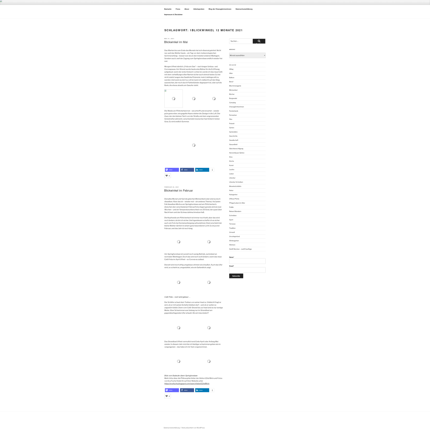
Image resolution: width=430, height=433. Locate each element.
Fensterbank (233, 111)
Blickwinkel (233, 90)
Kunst (231, 165)
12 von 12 (232, 65)
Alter (231, 73)
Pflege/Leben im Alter (237, 203)
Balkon (231, 77)
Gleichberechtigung (236, 148)
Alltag (231, 69)
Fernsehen (233, 115)
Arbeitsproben (198, 9)
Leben (231, 174)
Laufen (231, 169)
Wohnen (232, 245)
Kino (230, 157)
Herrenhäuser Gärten (236, 153)
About (186, 9)
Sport (231, 220)
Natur (231, 190)
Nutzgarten (233, 194)
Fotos (178, 9)
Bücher (231, 94)
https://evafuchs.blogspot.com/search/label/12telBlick (186, 384)
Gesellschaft (233, 140)
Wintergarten (234, 241)
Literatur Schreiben (236, 182)
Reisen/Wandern (235, 211)
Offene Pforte (234, 199)
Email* (231, 266)
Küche (231, 161)
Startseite (167, 9)
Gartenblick (233, 132)
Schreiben (232, 215)
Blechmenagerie (235, 86)
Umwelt (232, 232)
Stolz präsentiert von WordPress (193, 428)
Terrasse (232, 224)
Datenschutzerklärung (244, 9)
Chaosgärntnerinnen (236, 107)
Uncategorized (234, 236)
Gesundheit (233, 144)
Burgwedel (233, 98)
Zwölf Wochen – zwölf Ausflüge (240, 249)
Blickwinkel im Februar (178, 190)
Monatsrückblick (235, 186)
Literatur (232, 178)
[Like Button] (166, 175)
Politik (231, 207)
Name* (231, 257)
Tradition (232, 228)
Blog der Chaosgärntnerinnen (220, 9)
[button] (172, 170)
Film (230, 119)
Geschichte (233, 136)
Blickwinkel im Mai (176, 42)
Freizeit (231, 123)
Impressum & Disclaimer (173, 14)
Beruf (231, 82)
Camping (232, 102)
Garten (231, 128)
